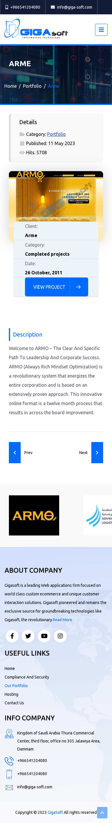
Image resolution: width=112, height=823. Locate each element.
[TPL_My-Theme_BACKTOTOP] (102, 812)
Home (10, 668)
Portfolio (56, 134)
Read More (62, 619)
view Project (49, 287)
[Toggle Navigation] (101, 30)
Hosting (11, 694)
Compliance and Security (27, 677)
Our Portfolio (16, 685)
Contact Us (14, 703)
